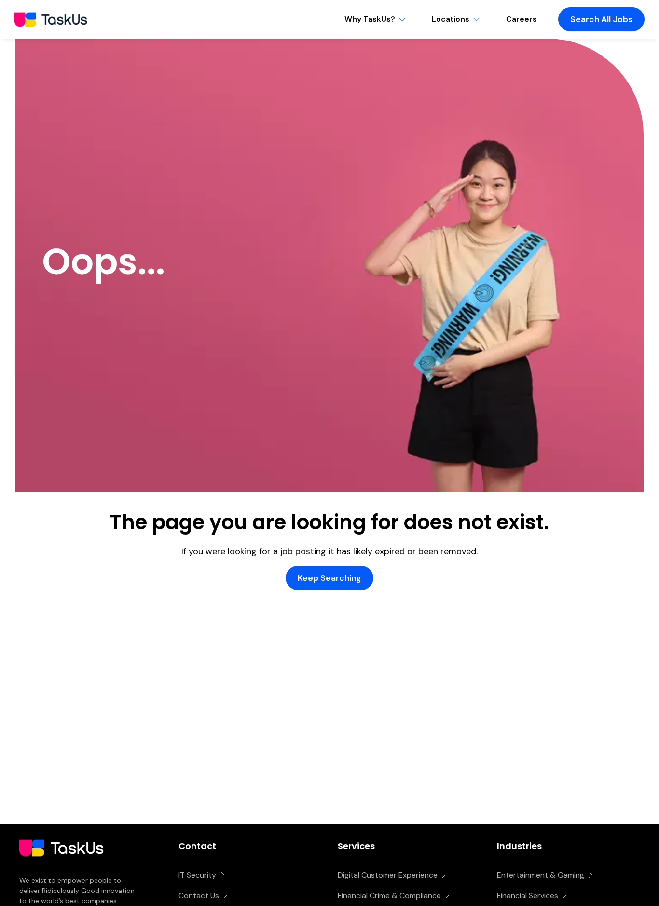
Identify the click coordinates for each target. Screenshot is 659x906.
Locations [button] (450, 19)
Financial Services (527, 896)
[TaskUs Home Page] (61, 870)
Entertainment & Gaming (540, 875)
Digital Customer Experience (388, 875)
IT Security (197, 875)
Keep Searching (329, 578)
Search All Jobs (601, 19)
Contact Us (198, 896)
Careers (521, 19)
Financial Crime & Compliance (389, 896)
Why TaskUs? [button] (369, 19)
